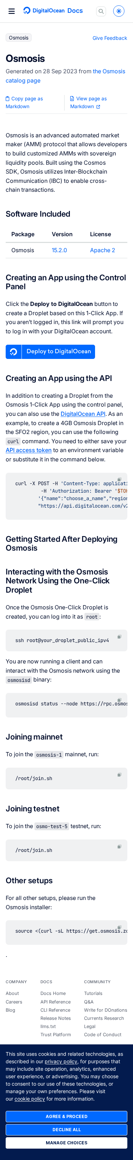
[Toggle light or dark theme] (118, 11)
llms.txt (48, 1026)
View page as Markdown (88, 102)
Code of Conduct (102, 1034)
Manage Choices (66, 1142)
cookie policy (30, 1099)
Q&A (89, 1002)
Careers (14, 1002)
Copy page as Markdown (24, 102)
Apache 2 (102, 250)
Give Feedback (110, 38)
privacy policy (61, 1061)
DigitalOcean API (83, 413)
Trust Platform (55, 1034)
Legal (89, 1026)
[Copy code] (119, 480)
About (12, 993)
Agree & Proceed (67, 1116)
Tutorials (93, 993)
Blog (10, 1010)
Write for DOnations (105, 1010)
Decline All (66, 1129)
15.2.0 (59, 250)
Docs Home (53, 993)
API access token (29, 450)
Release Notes (55, 1018)
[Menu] (12, 11)
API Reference (55, 1002)
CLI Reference (55, 1010)
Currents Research (104, 1018)
